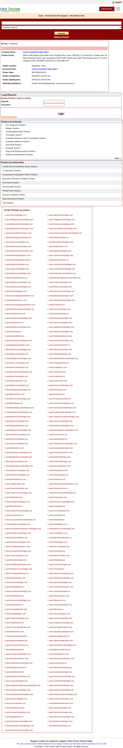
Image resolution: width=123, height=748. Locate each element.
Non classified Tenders (11, 187)
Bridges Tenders (12, 128)
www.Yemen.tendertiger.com (60, 712)
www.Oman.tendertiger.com (17, 488)
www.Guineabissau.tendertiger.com (63, 430)
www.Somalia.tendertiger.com (61, 255)
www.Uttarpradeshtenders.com (61, 659)
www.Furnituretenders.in (59, 314)
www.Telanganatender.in (59, 363)
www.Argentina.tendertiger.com (18, 287)
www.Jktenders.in (56, 609)
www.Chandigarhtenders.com (18, 547)
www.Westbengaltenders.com (61, 703)
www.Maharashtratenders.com (18, 255)
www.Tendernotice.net (58, 435)
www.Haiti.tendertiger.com (59, 457)
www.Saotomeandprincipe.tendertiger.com (23, 685)
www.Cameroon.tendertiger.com (19, 493)
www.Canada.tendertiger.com (18, 502)
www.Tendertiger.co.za (58, 542)
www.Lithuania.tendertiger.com (61, 717)
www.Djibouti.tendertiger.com (61, 215)
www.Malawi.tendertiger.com (17, 264)
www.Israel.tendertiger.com (60, 564)
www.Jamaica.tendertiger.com (61, 573)
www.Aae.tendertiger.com (16, 215)
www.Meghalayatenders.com (17, 345)
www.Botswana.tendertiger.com (18, 430)
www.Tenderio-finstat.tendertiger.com (64, 417)
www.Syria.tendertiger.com (60, 309)
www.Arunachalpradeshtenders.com (20, 305)
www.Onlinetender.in (14, 506)
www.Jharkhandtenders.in (59, 591)
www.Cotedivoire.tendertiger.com (19, 663)
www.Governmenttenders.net (61, 385)
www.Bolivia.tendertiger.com (17, 421)
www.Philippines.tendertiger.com (19, 569)
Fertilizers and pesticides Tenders (19, 155)
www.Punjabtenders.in (15, 623)
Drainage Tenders (13, 148)
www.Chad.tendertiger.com (17, 538)
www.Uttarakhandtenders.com (61, 632)
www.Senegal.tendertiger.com (18, 712)
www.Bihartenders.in (14, 403)
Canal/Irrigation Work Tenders (18, 132)
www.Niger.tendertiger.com (16, 461)
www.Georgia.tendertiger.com (61, 341)
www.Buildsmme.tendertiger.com (19, 457)
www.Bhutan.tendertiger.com (17, 385)
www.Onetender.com (14, 497)
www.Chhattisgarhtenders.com (18, 564)
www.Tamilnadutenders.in (59, 345)
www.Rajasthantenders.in (16, 667)
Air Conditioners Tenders (16, 125)
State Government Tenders (13, 199)
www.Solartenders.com (58, 246)
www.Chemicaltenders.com (17, 556)
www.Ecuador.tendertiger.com (61, 242)
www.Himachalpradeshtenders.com (63, 484)
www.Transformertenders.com (61, 587)
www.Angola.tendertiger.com (17, 269)
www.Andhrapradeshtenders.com (19, 251)
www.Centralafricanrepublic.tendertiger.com (23, 529)
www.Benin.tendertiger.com (17, 376)
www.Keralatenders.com (59, 654)
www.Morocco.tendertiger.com (18, 399)
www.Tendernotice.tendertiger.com (63, 444)
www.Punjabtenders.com (16, 614)
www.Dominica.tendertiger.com (61, 224)
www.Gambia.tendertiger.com (61, 332)
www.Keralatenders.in (58, 663)
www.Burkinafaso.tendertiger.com (19, 466)
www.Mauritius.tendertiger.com (18, 327)
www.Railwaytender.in (15, 650)
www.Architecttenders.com (16, 278)
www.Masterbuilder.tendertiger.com (20, 309)
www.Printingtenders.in (15, 587)
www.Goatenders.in (57, 376)
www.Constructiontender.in (16, 636)
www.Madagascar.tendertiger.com (19, 220)
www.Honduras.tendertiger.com (62, 502)
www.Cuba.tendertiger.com (17, 681)
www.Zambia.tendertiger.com (61, 721)
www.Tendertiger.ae (57, 506)
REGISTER (107, 9)
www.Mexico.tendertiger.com (17, 363)
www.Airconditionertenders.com (19, 233)
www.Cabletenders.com (15, 484)
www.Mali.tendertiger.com (16, 291)
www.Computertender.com (16, 609)
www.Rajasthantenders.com (17, 659)
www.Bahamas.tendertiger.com (18, 349)
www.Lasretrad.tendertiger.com (61, 681)
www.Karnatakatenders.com (60, 627)
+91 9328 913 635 (52, 16)
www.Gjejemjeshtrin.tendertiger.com (63, 358)
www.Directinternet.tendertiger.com (20, 726)
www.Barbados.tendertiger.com (18, 358)
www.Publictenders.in (14, 605)
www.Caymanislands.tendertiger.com (21, 520)
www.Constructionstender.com (18, 627)
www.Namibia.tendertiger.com (18, 435)
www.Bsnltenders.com (15, 448)
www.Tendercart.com (57, 372)
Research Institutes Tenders (13, 195)
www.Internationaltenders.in (60, 538)
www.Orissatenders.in (14, 515)
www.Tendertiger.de (57, 551)
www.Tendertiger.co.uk (58, 533)
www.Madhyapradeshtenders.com (19, 229)
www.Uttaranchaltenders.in (60, 650)
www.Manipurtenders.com (16, 300)
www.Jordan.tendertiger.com (60, 618)
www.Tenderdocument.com (60, 399)
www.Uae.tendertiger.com (59, 614)
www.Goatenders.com (58, 367)
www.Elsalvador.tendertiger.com (62, 269)
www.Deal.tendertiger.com (16, 699)
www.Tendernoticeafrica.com (60, 452)
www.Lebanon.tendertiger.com (61, 690)
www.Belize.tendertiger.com (17, 367)
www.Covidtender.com (15, 672)
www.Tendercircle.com (58, 381)
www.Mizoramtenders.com (16, 381)
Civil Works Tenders (14, 135)
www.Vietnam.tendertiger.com (61, 685)
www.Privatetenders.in (15, 596)
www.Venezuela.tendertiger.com (62, 676)
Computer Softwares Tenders (17, 141)
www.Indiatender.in (56, 520)
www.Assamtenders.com (16, 314)
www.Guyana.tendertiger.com (61, 448)
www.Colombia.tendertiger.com (18, 591)
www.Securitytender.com (16, 703)
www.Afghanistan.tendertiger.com (19, 224)
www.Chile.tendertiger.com (16, 582)
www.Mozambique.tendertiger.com (20, 408)
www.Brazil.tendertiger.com (17, 439)
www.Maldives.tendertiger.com (18, 282)
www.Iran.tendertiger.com (59, 547)
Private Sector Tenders (11, 191)
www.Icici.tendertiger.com (59, 511)
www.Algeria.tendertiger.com (17, 242)
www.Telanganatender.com (60, 354)
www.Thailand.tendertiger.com (61, 578)
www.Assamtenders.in (15, 323)
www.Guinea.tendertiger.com (60, 421)
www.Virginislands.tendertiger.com (63, 694)
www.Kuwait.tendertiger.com (60, 672)
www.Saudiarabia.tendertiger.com (19, 694)
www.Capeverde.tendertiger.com (19, 511)
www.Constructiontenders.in (17, 645)
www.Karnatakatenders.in (59, 636)
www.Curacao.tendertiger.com (18, 690)
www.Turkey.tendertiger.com (60, 605)
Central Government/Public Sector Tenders (19, 167)
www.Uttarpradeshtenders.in (60, 667)
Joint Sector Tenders (10, 183)
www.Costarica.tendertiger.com (18, 654)
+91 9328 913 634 (76, 16)
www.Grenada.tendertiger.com (61, 403)
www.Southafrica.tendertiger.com (62, 273)
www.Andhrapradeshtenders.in (18, 260)
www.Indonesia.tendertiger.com (62, 529)
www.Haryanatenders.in (59, 475)
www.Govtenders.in (57, 394)
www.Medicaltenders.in (15, 336)
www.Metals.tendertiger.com (17, 354)
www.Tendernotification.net (60, 461)
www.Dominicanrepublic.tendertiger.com (65, 233)
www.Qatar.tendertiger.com (16, 641)
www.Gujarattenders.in (58, 439)
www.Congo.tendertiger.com (17, 618)
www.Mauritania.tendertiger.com (19, 318)
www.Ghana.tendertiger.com (60, 349)
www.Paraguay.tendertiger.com (18, 551)
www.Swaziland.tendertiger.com (62, 300)
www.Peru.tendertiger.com (16, 560)
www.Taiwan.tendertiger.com (60, 318)
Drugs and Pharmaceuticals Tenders (20, 151)
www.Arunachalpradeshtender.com (20, 296)
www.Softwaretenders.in (59, 237)
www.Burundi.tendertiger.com (18, 475)
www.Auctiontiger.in (14, 332)
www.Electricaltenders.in (59, 260)
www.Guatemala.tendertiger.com (62, 412)
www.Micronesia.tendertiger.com (19, 372)
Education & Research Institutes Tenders (18, 179)
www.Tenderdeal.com (58, 390)
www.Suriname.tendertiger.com (61, 291)
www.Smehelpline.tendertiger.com (63, 229)
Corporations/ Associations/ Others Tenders (20, 175)
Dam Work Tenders (13, 145)
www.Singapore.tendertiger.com (62, 220)
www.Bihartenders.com (15, 394)
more (117, 158)
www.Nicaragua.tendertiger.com (19, 452)
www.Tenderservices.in (58, 488)
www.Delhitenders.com (15, 708)
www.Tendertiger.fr (56, 569)
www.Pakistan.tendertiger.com (18, 524)
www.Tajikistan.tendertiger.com (61, 327)
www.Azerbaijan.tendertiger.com (19, 341)
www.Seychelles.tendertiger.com (19, 721)
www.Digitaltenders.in (14, 717)
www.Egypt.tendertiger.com (60, 251)
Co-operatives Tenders (11, 171)
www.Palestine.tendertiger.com (18, 533)
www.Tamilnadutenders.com (60, 336)
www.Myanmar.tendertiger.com (18, 417)
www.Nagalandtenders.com (17, 426)
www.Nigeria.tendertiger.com (17, 470)
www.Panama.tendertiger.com (18, 542)
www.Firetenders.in (57, 305)
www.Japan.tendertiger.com (60, 582)
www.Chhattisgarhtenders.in (17, 573)
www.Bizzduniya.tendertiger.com (19, 412)
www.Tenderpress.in (57, 479)
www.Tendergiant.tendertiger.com (62, 408)
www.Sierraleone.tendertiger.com (19, 730)
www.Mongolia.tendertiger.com (18, 390)
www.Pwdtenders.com (15, 632)
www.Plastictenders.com (16, 578)
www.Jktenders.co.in (57, 600)
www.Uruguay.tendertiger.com (61, 623)
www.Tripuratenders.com (59, 596)
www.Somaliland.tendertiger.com (62, 264)
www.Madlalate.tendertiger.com (18, 246)
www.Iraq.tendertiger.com (59, 556)
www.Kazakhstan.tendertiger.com (62, 645)
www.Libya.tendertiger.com (60, 708)
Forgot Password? (9, 117)
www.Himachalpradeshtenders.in (62, 493)
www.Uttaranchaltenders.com (61, 641)
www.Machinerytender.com (60, 726)
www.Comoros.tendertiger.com (18, 600)
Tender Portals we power (17, 210)
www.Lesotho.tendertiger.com (61, 699)
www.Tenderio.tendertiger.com (61, 426)
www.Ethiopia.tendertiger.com (61, 296)
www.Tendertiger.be (57, 515)
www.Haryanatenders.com (59, 466)
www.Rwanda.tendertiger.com (18, 676)
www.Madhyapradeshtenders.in (19, 237)
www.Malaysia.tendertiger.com (18, 273)
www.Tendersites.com (58, 497)
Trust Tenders (8, 203)
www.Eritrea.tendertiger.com (60, 287)
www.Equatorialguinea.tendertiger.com (65, 278)
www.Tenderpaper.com (58, 470)
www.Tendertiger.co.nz (58, 524)
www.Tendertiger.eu (57, 560)
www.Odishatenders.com (16, 479)
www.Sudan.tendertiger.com (60, 282)
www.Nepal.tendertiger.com (17, 444)
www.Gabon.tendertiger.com (60, 323)
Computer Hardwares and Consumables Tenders (26, 138)
